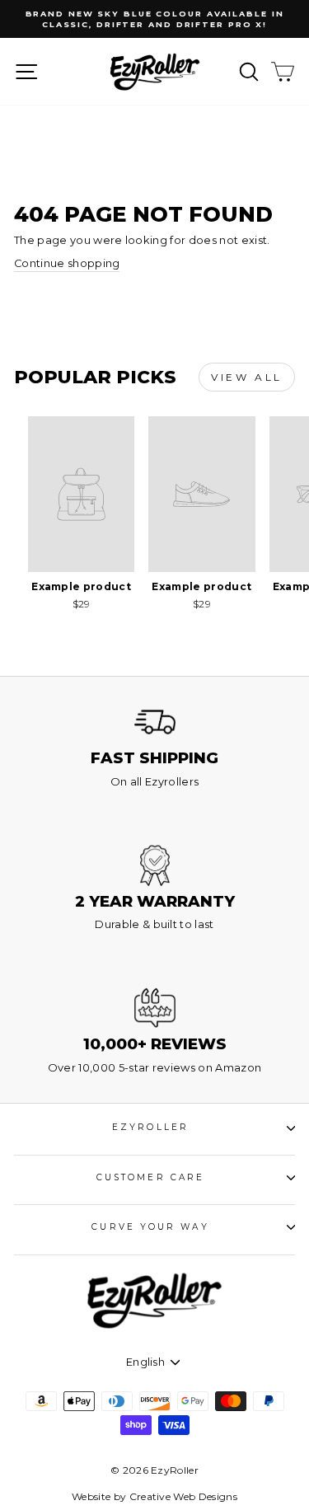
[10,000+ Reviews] (155, 1008)
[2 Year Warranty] (155, 865)
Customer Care (150, 1177)
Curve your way (149, 1227)
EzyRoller (150, 1127)
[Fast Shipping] (155, 722)
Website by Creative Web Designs (154, 1496)
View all (247, 377)
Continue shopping (66, 263)
